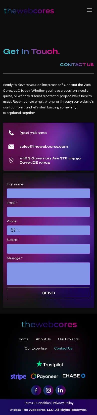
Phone (11, 221)
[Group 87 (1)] (60, 390)
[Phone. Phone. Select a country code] (15, 230)
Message (15, 258)
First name (15, 184)
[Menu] (89, 10)
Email (12, 203)
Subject (12, 240)
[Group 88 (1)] (48, 390)
